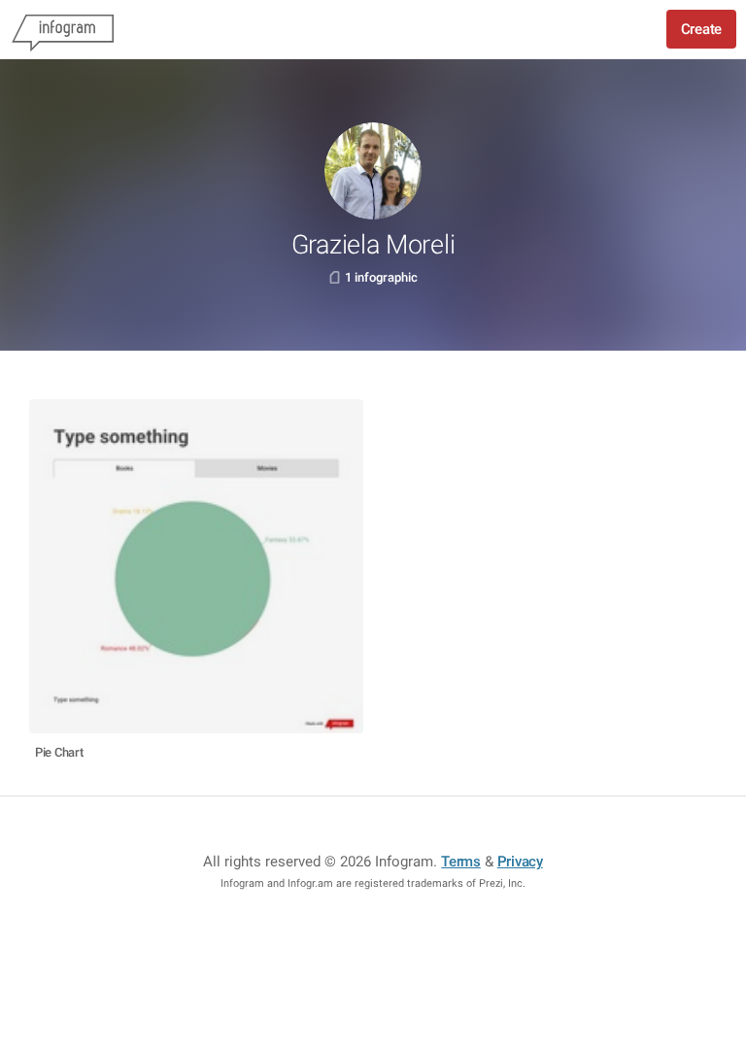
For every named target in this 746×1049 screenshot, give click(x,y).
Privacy (520, 861)
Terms (461, 861)
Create (701, 29)
